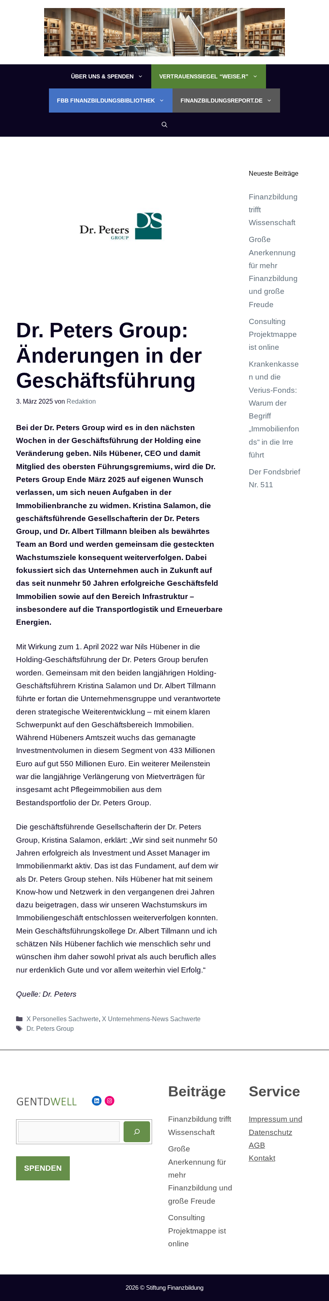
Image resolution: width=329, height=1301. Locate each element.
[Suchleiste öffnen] (164, 125)
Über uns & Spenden (102, 76)
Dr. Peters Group (50, 1028)
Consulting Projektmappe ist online (273, 334)
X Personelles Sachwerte (62, 1018)
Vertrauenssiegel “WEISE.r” (203, 76)
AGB (257, 1145)
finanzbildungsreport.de (221, 100)
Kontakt (262, 1158)
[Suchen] (137, 1131)
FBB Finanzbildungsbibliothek (106, 100)
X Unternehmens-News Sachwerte (151, 1018)
